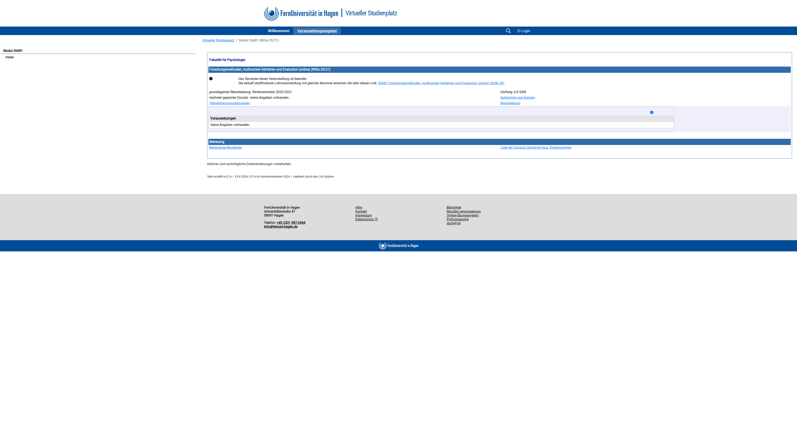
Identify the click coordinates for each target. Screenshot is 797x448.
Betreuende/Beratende (225, 148)
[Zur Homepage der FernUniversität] (301, 14)
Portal (9, 57)
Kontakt (361, 211)
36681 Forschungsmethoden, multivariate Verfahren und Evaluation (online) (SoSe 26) (441, 83)
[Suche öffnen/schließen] (508, 31)
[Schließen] (651, 112)
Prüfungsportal (458, 219)
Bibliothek (454, 207)
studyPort (454, 223)
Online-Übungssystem (463, 215)
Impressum (363, 215)
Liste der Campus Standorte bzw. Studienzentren (535, 148)
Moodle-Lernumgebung (464, 211)
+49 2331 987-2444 (291, 223)
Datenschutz (365, 219)
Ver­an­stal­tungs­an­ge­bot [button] (317, 31)
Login (525, 31)
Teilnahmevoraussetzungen (229, 103)
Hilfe (358, 207)
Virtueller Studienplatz (218, 40)
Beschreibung (510, 103)
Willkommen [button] (278, 31)
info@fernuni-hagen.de (280, 227)
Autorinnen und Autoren (517, 98)
